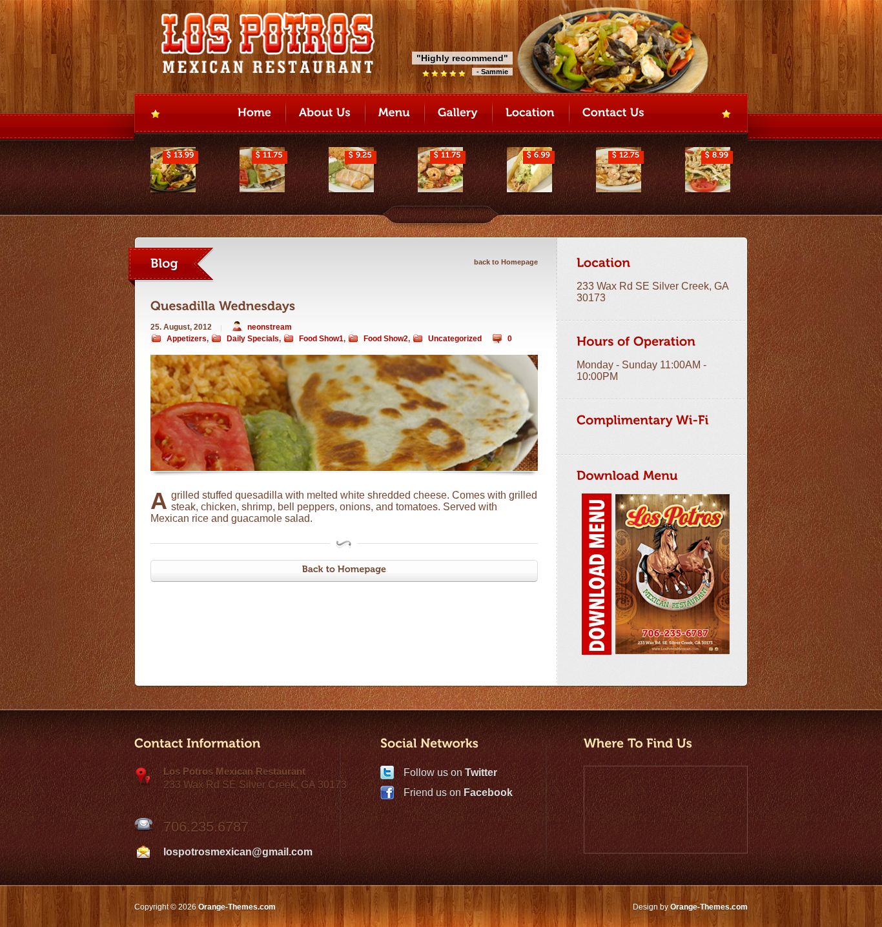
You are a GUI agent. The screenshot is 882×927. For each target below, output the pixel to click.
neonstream (269, 327)
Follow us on (450, 772)
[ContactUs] (613, 114)
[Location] (530, 114)
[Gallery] (458, 114)
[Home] (254, 114)
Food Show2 (386, 338)
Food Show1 (321, 338)
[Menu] (394, 114)
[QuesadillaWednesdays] (223, 306)
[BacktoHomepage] (344, 571)
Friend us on (458, 792)
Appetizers (187, 338)
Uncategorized (455, 338)
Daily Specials (253, 338)
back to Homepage (506, 262)
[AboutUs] (325, 114)
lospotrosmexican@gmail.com (238, 851)
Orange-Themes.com (709, 907)
